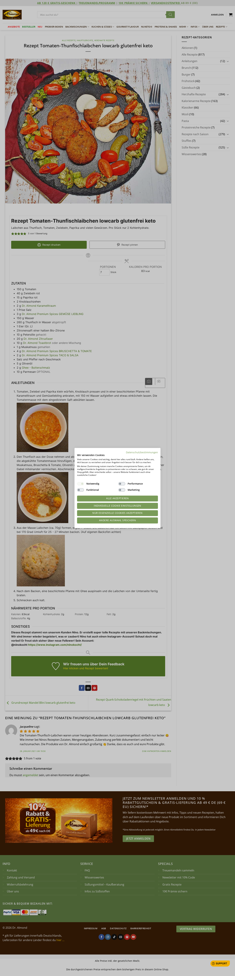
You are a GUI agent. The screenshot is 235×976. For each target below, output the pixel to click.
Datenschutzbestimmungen (142, 452)
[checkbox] (80, 483)
